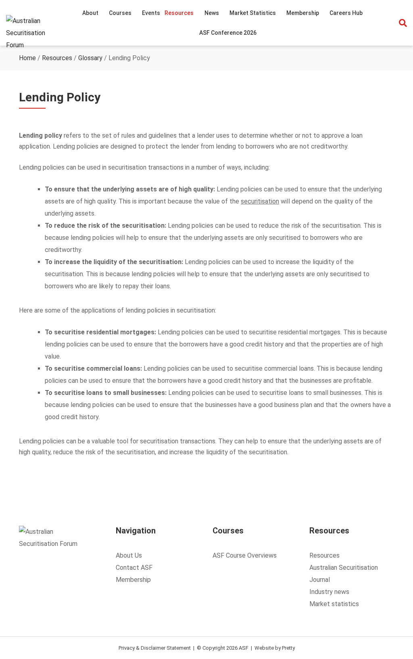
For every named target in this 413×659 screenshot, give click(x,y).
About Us (129, 555)
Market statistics (334, 604)
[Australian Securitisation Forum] (33, 33)
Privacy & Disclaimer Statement (155, 648)
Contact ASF (134, 567)
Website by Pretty (274, 648)
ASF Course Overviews (245, 555)
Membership (133, 579)
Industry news (329, 592)
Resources (57, 58)
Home (27, 58)
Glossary (90, 58)
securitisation (260, 201)
